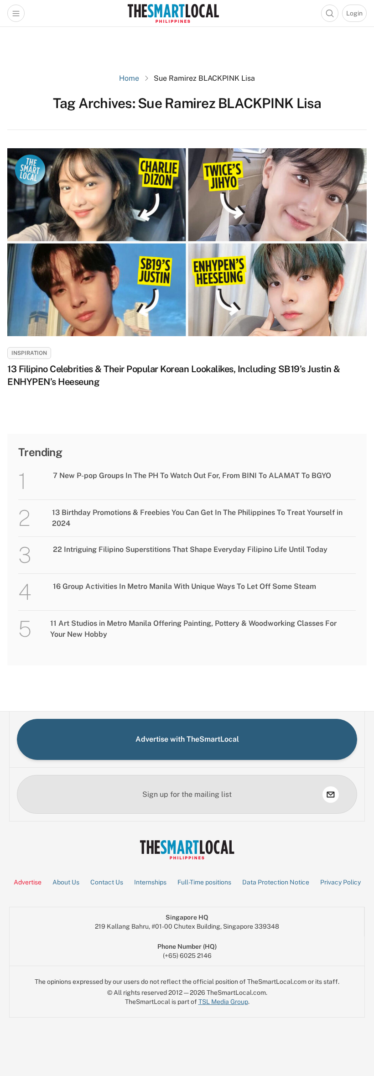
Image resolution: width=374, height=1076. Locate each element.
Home (129, 78)
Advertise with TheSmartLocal (187, 739)
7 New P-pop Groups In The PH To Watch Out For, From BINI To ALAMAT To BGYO (192, 475)
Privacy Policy (340, 882)
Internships (150, 882)
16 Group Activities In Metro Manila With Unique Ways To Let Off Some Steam (184, 586)
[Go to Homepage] (173, 13)
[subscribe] (330, 794)
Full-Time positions (204, 882)
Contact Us (106, 882)
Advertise (28, 882)
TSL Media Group (223, 1001)
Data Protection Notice (275, 882)
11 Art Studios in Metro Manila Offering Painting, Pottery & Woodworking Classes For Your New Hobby (193, 629)
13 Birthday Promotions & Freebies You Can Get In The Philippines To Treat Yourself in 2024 (197, 518)
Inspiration (29, 353)
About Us (65, 882)
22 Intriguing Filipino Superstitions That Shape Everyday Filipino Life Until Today (190, 549)
